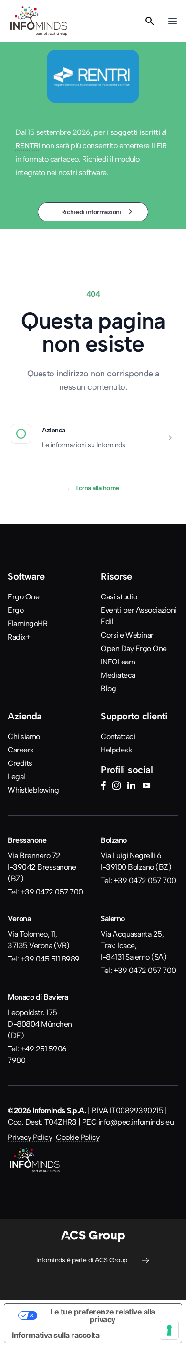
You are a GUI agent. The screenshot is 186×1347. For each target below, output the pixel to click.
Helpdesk (116, 749)
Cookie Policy (78, 1137)
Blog (108, 688)
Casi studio (119, 596)
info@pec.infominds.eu (136, 1121)
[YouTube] (146, 787)
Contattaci (118, 736)
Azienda (53, 430)
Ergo (15, 610)
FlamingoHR (27, 623)
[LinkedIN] (131, 787)
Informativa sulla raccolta (55, 1335)
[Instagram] (116, 787)
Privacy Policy (30, 1137)
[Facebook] (103, 787)
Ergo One (23, 596)
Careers (21, 749)
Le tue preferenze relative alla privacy (102, 1315)
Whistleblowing (33, 790)
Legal (16, 776)
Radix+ (19, 636)
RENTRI (27, 145)
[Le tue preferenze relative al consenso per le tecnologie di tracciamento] (169, 1330)
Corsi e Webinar (127, 635)
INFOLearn (118, 661)
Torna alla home (93, 488)
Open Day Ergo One (134, 648)
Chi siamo (24, 736)
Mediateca (118, 675)
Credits (20, 763)
